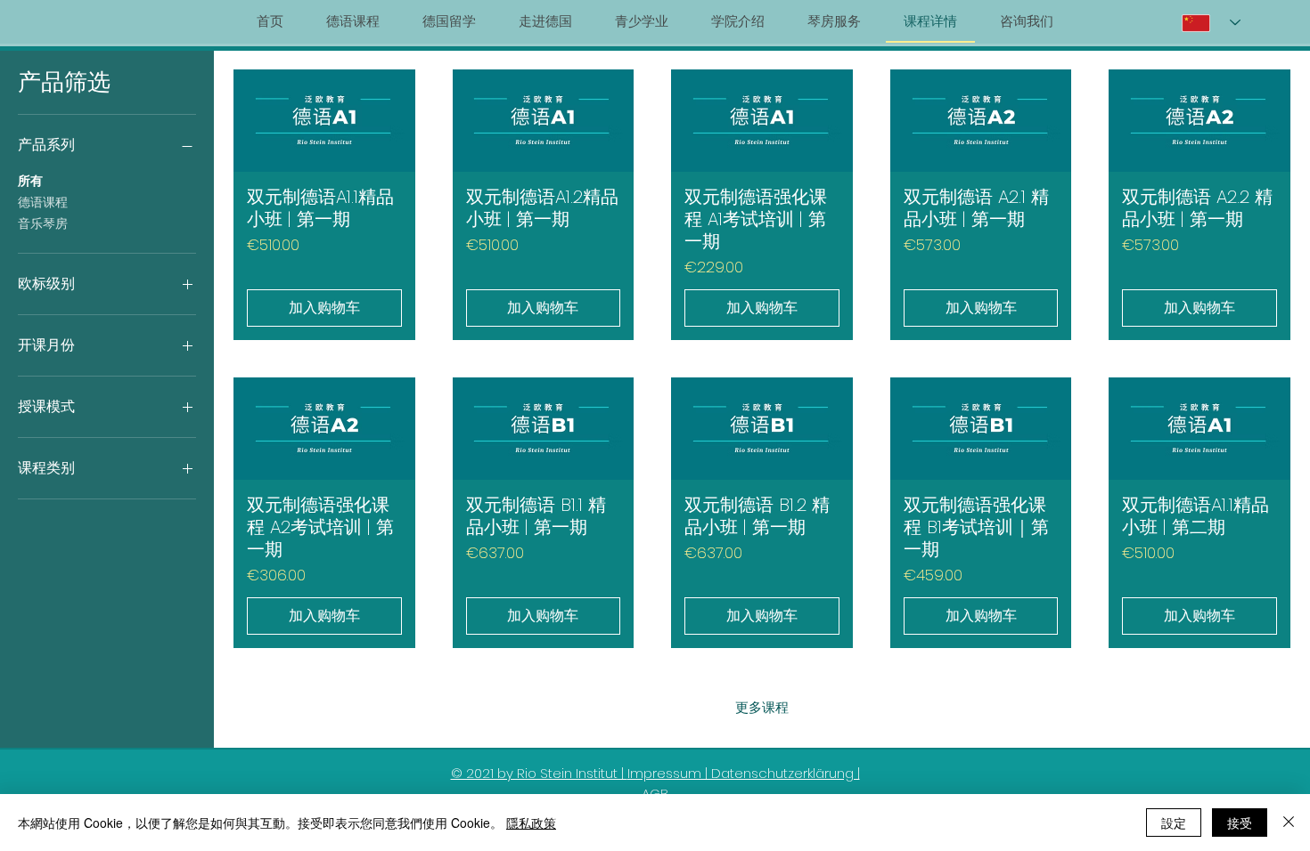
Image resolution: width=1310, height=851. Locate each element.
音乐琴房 (43, 223)
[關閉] (1288, 822)
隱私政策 (531, 822)
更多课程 (762, 707)
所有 (30, 181)
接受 (1239, 822)
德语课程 (43, 202)
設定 (1173, 822)
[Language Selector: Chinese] (1211, 23)
